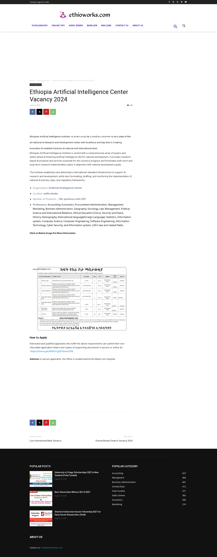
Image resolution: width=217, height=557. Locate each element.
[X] (177, 2)
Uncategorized (43, 80)
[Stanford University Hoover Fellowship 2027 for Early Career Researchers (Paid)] (41, 518)
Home (32, 80)
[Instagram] (173, 2)
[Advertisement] (108, 53)
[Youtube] (185, 2)
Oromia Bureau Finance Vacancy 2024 (114, 440)
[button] (183, 25)
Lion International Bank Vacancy (45, 440)
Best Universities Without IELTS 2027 (72, 492)
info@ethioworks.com (52, 547)
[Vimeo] (181, 2)
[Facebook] (169, 2)
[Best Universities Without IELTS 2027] (41, 499)
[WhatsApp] (53, 112)
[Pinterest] (46, 112)
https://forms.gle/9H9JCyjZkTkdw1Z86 (51, 351)
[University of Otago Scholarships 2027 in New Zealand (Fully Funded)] (41, 479)
